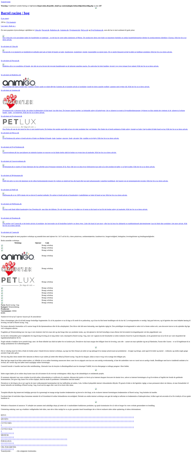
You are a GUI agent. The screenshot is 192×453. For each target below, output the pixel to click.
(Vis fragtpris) (11, 22)
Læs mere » (5, 26)
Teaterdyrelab (5, 2)
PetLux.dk (84, 30)
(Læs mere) (5, 18)
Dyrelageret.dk (74, 30)
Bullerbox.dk (54, 30)
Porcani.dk (45, 30)
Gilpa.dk (38, 30)
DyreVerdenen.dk (97, 30)
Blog (13, 451)
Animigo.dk (64, 30)
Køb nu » (12, 26)
